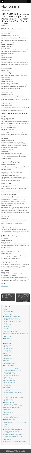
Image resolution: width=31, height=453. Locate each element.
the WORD (10, 7)
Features (6, 360)
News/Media (7, 409)
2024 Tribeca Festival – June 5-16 (12, 319)
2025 (5, 323)
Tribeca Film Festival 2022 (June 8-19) (13, 436)
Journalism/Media (8, 399)
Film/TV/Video (7, 387)
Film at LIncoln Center (9, 365)
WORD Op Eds (7, 439)
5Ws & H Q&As (7, 336)
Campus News (7, 350)
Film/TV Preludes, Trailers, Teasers (13, 392)
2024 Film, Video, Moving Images (12, 316)
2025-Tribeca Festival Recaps (12, 432)
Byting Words (7, 346)
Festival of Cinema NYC (9, 363)
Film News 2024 (8, 378)
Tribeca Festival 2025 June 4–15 (11, 431)
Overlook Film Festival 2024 (11, 368)
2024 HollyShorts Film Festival (11, 318)
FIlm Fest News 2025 (9, 372)
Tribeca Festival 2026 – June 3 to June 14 (14, 434)
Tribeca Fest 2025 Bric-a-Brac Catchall (13, 429)
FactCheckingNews (8, 358)
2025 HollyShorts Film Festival (11, 331)
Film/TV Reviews (8, 383)
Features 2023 (7, 362)
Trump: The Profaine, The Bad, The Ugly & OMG (16, 329)
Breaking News (7, 345)
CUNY (5, 353)
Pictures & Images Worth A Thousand (12, 416)
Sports (5, 426)
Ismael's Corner (8, 394)
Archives (6, 341)
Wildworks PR (8, 314)
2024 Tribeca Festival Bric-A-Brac (13, 321)
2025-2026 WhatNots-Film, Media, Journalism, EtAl (16, 333)
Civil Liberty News (8, 351)
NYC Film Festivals (8, 412)
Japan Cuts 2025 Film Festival (12, 375)
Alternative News (8, 340)
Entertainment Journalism (10, 357)
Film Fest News (7, 367)
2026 (5, 335)
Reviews (7, 326)
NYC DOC (6, 411)
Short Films (8, 385)
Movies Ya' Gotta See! (9, 402)
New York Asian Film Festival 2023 (12, 407)
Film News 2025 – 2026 (9, 380)
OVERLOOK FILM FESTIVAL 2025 (13, 370)
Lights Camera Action (9, 400)
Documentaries (7, 355)
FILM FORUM (7, 377)
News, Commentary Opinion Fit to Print (14, 397)
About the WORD (8, 338)
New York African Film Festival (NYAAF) (13, 405)
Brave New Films (9, 311)
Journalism (6, 395)
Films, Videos (8, 313)
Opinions (6, 414)
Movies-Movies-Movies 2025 (10, 404)
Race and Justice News (9, 419)
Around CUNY (7, 343)
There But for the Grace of (11, 417)
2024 (5, 309)
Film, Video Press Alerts (9, 382)
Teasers (7, 328)
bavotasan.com (22, 451)
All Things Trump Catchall (11, 324)
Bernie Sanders (9, 348)
